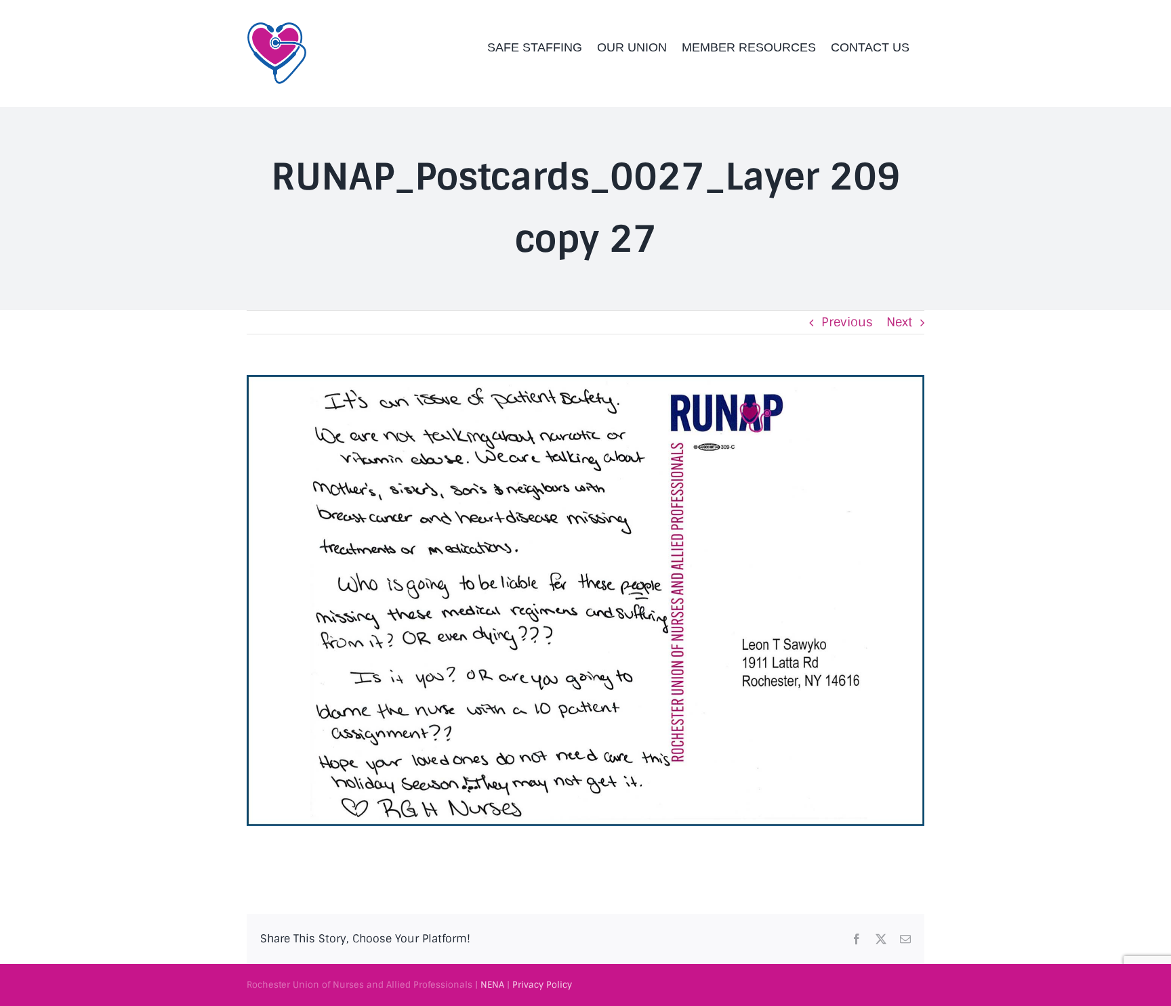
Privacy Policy (542, 984)
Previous (847, 322)
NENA (492, 984)
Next (899, 322)
